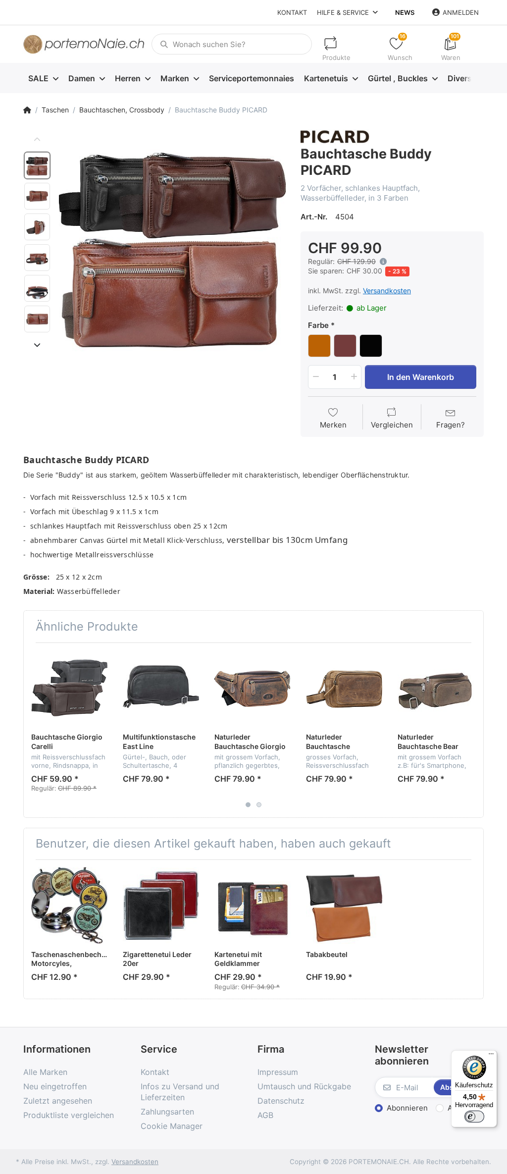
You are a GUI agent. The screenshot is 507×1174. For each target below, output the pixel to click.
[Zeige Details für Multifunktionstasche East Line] (161, 688)
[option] (172, 242)
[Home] (27, 110)
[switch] (474, 1116)
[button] (381, 261)
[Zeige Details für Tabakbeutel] (344, 905)
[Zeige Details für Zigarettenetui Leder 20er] (161, 905)
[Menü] (491, 1056)
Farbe (318, 325)
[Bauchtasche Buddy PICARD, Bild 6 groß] (37, 319)
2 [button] (258, 804)
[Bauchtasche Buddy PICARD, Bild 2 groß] (37, 196)
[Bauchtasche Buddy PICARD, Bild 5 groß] (37, 288)
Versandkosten (387, 290)
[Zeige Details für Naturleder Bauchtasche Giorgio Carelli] (252, 688)
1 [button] (248, 804)
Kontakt (292, 12)
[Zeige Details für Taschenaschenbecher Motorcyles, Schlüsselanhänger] (69, 905)
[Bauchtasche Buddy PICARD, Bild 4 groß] (37, 257)
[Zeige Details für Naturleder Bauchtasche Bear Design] (436, 688)
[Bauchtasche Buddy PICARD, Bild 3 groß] (37, 226)
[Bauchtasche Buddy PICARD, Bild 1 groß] (37, 165)
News (404, 12)
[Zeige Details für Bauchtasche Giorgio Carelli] (69, 688)
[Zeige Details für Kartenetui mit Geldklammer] (252, 905)
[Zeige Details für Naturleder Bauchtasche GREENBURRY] (344, 688)
